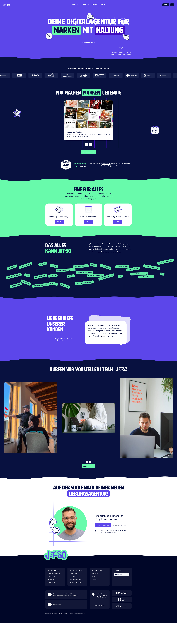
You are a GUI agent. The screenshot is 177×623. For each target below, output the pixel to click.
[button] (121, 574)
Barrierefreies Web (76, 579)
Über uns (103, 5)
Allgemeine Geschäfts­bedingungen (77, 613)
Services (73, 5)
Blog (93, 576)
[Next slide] (90, 144)
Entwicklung (52, 576)
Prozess (94, 5)
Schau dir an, (106, 163)
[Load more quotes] (48, 339)
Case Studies (85, 5)
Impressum (48, 613)
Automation (51, 582)
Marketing (51, 579)
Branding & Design (54, 573)
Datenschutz (64, 613)
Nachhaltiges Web (76, 582)
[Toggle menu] (172, 4)
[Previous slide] (86, 144)
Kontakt (166, 4)
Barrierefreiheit (56, 613)
